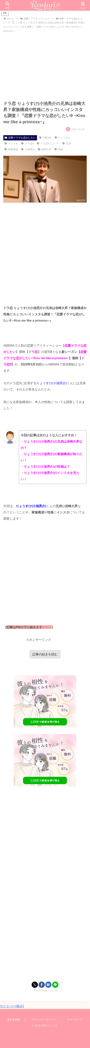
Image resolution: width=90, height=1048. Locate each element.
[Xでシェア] (35, 985)
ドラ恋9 (29, 143)
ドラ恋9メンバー (49, 143)
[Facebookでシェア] (42, 985)
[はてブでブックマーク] (48, 985)
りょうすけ (64, 137)
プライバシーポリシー (43, 1019)
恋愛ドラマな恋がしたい (22, 137)
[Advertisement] (45, 254)
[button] (81, 699)
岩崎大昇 (46, 149)
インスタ (13, 143)
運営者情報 (13, 1019)
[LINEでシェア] (55, 985)
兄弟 (68, 143)
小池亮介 (30, 149)
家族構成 (13, 149)
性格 (60, 149)
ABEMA (47, 137)
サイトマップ (75, 1019)
